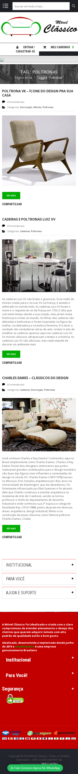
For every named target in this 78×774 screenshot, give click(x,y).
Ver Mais (11, 195)
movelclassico (24, 646)
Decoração (26, 107)
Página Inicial (23, 78)
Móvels (37, 107)
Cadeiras (25, 231)
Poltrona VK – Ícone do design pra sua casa (37, 93)
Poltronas (48, 107)
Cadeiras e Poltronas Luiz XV (28, 219)
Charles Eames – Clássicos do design (35, 378)
